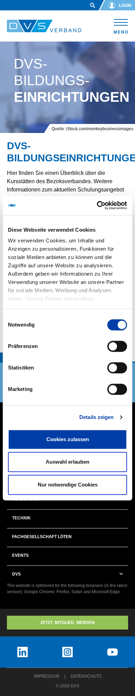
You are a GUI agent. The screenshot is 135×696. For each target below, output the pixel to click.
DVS (16, 574)
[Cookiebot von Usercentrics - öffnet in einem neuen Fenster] (97, 205)
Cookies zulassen (67, 439)
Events (20, 555)
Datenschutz (86, 676)
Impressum (46, 676)
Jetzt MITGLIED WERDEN (67, 622)
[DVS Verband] (44, 26)
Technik (21, 518)
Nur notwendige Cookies (68, 485)
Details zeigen (96, 417)
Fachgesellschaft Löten (42, 536)
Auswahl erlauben (67, 462)
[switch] (117, 346)
